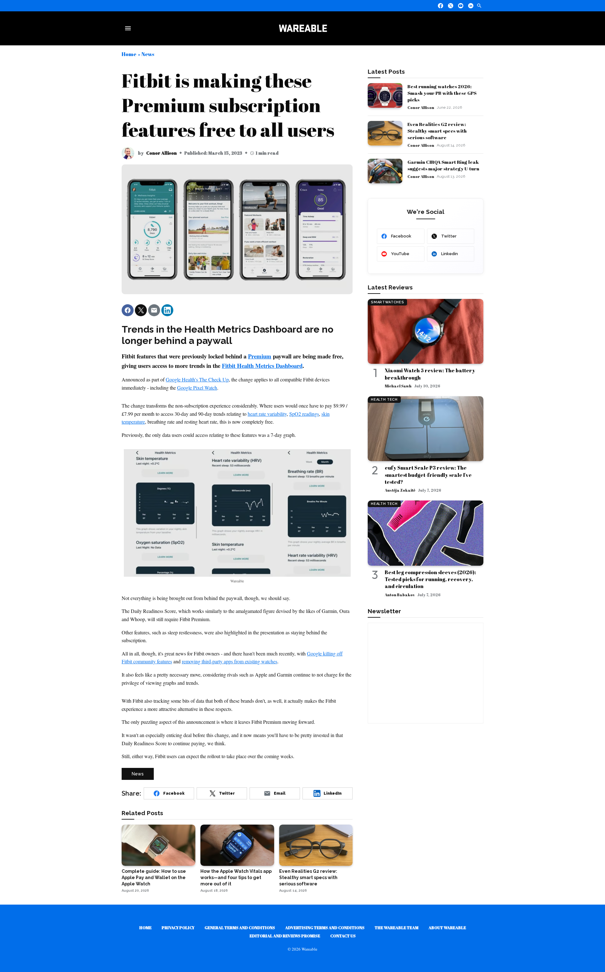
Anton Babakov (400, 594)
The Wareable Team (396, 927)
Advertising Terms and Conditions (325, 927)
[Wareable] (303, 28)
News (147, 54)
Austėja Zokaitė (400, 490)
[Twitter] (450, 5)
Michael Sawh (398, 385)
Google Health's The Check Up (197, 379)
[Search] (479, 5)
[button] (128, 310)
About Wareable (447, 927)
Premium (259, 356)
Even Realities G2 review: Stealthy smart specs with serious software (437, 130)
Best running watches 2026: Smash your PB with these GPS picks (441, 93)
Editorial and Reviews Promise (285, 936)
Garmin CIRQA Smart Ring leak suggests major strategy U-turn (443, 165)
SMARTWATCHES (387, 302)
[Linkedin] (470, 5)
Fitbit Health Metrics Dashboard (262, 365)
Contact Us (343, 936)
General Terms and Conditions (240, 927)
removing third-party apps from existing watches (229, 661)
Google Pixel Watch (197, 387)
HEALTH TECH (384, 399)
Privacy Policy (178, 927)
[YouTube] (460, 5)
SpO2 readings (304, 413)
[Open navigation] (129, 28)
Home (129, 54)
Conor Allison (161, 153)
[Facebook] (440, 5)
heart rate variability (267, 413)
